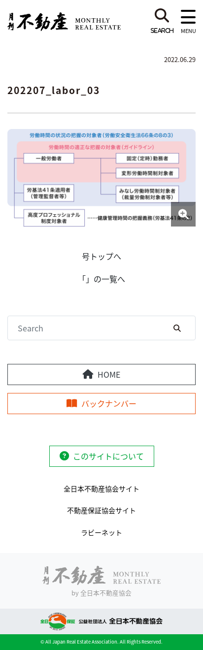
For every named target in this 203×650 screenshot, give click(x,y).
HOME (109, 374)
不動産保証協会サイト (101, 510)
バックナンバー (108, 403)
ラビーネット (101, 532)
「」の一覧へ (101, 279)
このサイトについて (108, 456)
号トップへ (101, 256)
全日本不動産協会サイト (101, 488)
